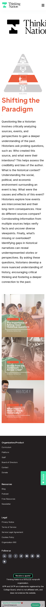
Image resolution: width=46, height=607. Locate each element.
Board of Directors (10, 462)
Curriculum (6, 447)
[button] (43, 5)
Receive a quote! (23, 576)
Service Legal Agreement (12, 532)
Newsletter (6, 504)
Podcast (5, 494)
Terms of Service (9, 527)
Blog (3, 489)
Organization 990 (9, 542)
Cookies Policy (8, 537)
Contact (5, 467)
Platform (5, 452)
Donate (5, 472)
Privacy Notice (8, 522)
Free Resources (8, 499)
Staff (4, 457)
